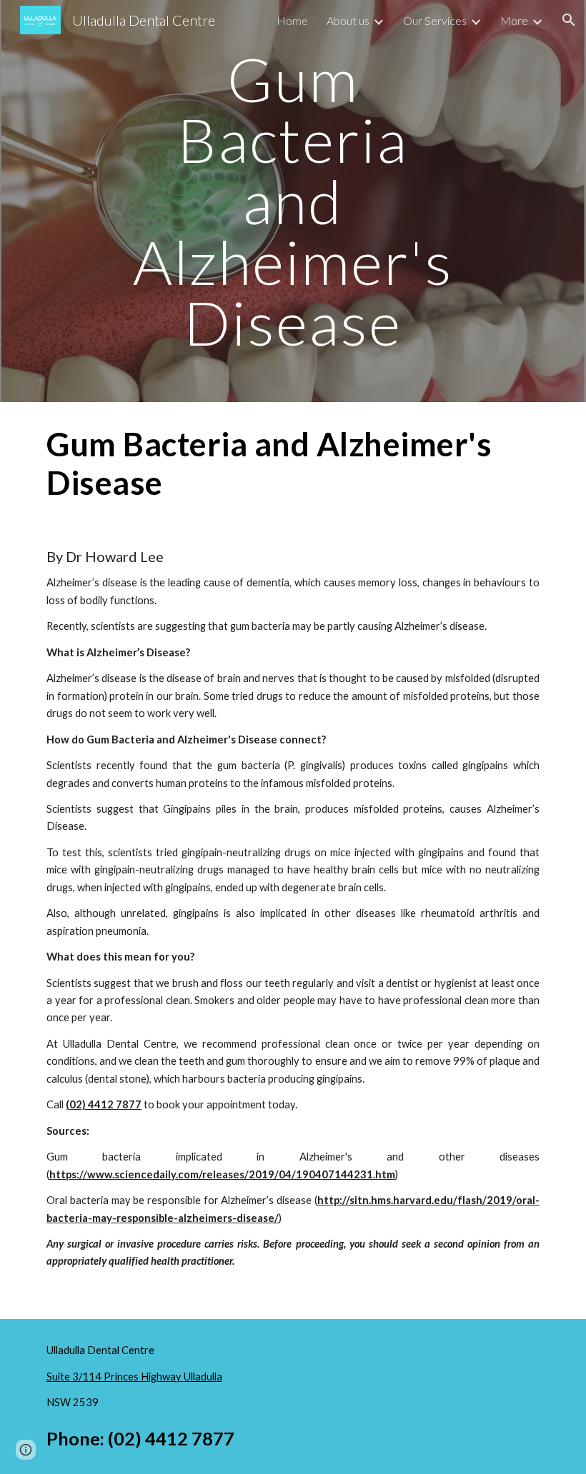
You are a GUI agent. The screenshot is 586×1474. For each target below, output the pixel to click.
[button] (569, 20)
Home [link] (292, 20)
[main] (293, 201)
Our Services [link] (435, 20)
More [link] (514, 20)
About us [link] (348, 20)
